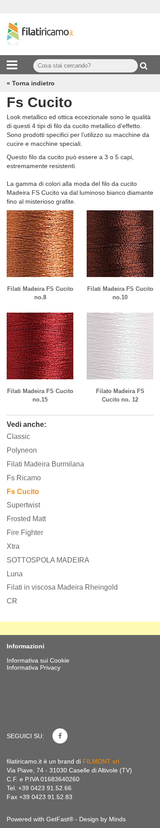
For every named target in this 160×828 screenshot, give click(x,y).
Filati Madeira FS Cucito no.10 (120, 293)
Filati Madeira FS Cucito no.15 (40, 395)
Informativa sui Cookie (38, 660)
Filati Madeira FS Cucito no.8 (40, 293)
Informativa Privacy (33, 667)
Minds (117, 819)
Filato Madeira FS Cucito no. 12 (120, 395)
